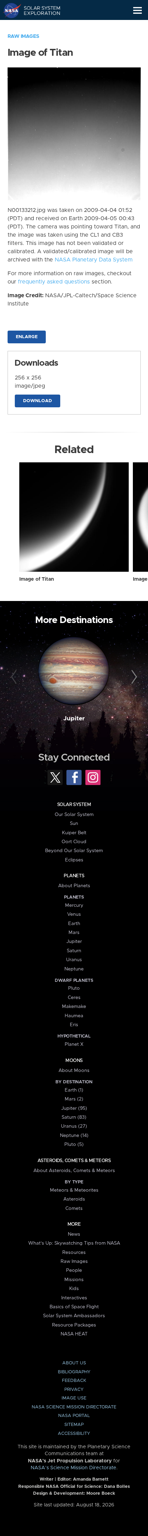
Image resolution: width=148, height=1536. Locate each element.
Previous (15, 677)
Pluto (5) (74, 1144)
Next (133, 677)
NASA (9, 10)
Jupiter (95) (74, 1108)
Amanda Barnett (90, 1479)
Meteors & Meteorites (74, 1190)
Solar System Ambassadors (74, 1315)
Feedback (74, 1380)
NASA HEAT (74, 1334)
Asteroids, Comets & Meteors (74, 1160)
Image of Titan (36, 579)
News (74, 1234)
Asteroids (74, 1199)
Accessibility (74, 1433)
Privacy (74, 1389)
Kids (74, 1288)
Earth (74, 923)
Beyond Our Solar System (74, 850)
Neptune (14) (74, 1135)
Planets (74, 875)
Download (37, 401)
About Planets (74, 885)
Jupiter (74, 719)
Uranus (74, 959)
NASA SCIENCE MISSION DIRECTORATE (74, 1407)
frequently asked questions (54, 281)
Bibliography (74, 1372)
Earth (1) (74, 1090)
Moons (73, 1060)
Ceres (74, 997)
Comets (74, 1208)
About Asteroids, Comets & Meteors (74, 1170)
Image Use (74, 1398)
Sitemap (74, 1424)
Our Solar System (74, 814)
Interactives (74, 1298)
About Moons (74, 1070)
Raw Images (23, 36)
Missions (74, 1279)
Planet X (74, 1044)
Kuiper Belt (74, 832)
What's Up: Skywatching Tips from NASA (74, 1243)
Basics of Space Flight (74, 1306)
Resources (74, 1252)
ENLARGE (27, 337)
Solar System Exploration (38, 10)
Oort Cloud (74, 841)
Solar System (74, 804)
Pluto (74, 988)
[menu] (137, 10)
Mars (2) (74, 1099)
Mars (74, 932)
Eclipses (74, 860)
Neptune (74, 969)
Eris (74, 1024)
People (74, 1270)
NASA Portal (74, 1416)
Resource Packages (74, 1325)
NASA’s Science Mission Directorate (73, 1467)
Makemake (74, 1006)
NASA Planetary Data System (94, 259)
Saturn (74, 950)
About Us (74, 1363)
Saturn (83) (74, 1117)
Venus (74, 914)
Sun (74, 823)
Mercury (74, 905)
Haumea (74, 1015)
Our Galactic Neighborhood (38, 26)
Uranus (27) (74, 1126)
